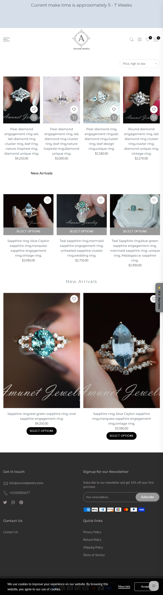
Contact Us (10, 532)
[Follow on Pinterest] (21, 502)
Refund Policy (92, 539)
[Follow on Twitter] (5, 502)
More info (124, 586)
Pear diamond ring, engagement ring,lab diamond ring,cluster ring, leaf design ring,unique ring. (101, 139)
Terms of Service (94, 555)
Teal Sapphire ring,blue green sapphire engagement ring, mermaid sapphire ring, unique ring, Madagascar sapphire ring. (135, 250)
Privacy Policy (92, 532)
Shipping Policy (93, 547)
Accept (145, 586)
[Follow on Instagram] (13, 502)
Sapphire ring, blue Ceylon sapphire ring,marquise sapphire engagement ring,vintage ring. (121, 418)
